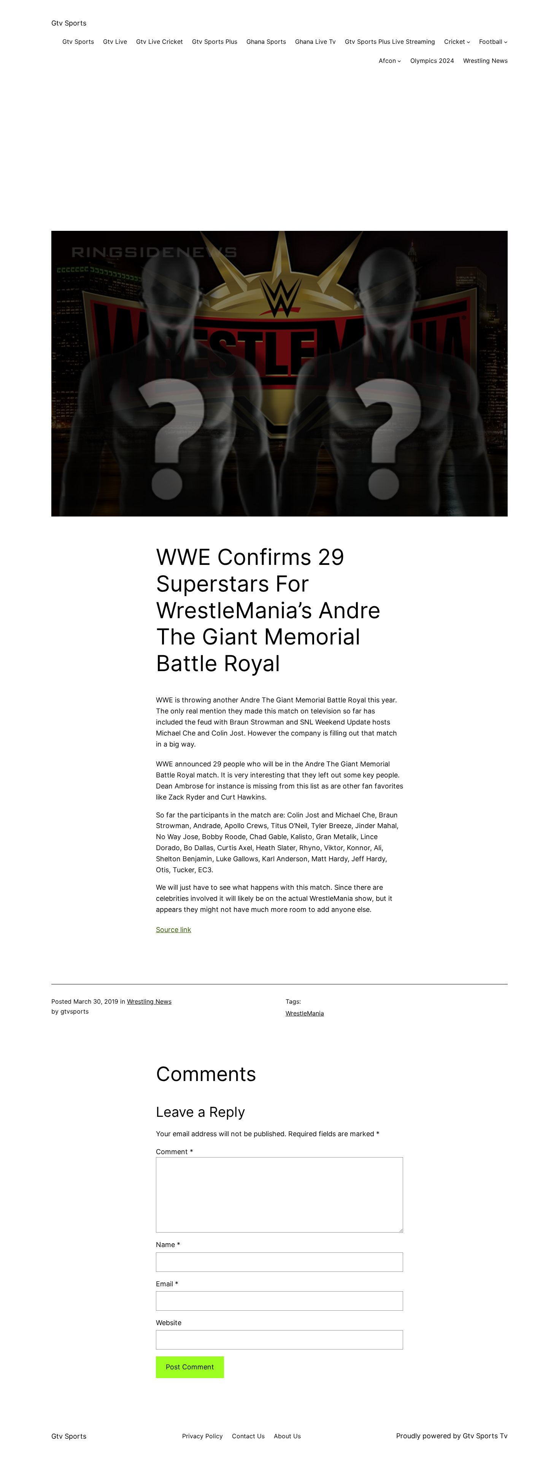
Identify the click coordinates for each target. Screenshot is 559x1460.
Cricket (454, 41)
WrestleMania (305, 1013)
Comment (174, 1152)
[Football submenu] (506, 42)
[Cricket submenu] (468, 42)
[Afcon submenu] (399, 61)
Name (168, 1245)
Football (490, 41)
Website (168, 1323)
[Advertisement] (279, 155)
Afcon (387, 60)
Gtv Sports (68, 23)
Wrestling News (149, 1001)
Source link (173, 930)
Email (167, 1284)
